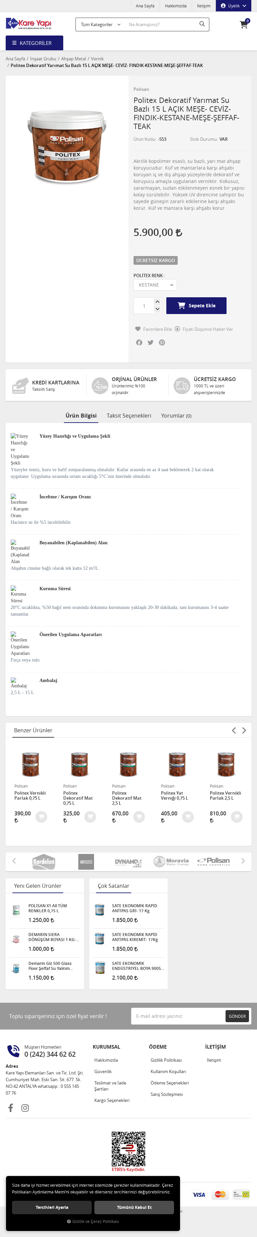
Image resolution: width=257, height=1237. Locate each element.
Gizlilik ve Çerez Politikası (95, 1221)
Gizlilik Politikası (166, 1060)
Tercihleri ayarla (52, 1207)
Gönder (237, 1016)
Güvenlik (103, 1071)
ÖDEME (158, 1046)
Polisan (141, 89)
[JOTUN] (77, 862)
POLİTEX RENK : (149, 275)
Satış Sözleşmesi (167, 1094)
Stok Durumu (203, 139)
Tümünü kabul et (134, 1207)
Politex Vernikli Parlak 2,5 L (225, 796)
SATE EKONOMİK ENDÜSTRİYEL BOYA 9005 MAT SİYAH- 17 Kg (136, 966)
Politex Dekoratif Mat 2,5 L (127, 798)
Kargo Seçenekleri (112, 1100)
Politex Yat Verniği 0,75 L (174, 796)
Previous (234, 730)
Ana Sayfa (145, 5)
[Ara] (202, 23)
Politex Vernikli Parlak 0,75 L (30, 796)
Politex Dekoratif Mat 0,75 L (78, 798)
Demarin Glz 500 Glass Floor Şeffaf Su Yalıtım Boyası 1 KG (50, 966)
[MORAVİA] (162, 862)
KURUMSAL (106, 1046)
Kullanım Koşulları (168, 1071)
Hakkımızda (176, 5)
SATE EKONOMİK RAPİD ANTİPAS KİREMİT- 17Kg (135, 937)
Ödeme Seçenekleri (170, 1083)
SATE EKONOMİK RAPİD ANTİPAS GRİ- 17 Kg (134, 908)
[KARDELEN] (34, 862)
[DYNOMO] (119, 862)
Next (244, 730)
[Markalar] (204, 862)
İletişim (203, 5)
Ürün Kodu (144, 139)
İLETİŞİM (215, 1046)
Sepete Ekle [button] (202, 305)
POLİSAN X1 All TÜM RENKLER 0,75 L (47, 908)
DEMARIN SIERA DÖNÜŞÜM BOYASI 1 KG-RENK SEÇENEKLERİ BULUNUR (52, 937)
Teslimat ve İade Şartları (110, 1086)
